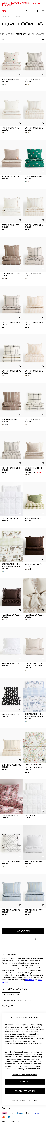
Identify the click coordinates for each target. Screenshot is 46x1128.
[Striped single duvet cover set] (11, 254)
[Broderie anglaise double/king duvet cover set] (11, 644)
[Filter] (42, 40)
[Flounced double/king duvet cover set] (11, 595)
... (29, 939)
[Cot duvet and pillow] (11, 499)
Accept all (25, 1082)
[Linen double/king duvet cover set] (34, 644)
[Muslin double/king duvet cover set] (34, 448)
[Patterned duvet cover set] (11, 60)
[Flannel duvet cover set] (11, 157)
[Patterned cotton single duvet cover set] (11, 108)
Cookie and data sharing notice (24, 1075)
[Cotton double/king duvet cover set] (11, 842)
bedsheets (29, 980)
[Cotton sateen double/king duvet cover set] (34, 206)
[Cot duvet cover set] (34, 745)
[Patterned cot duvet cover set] (11, 545)
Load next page (23, 931)
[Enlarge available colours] (4, 84)
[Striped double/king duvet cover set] (11, 400)
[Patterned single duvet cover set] (11, 796)
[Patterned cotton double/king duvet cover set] (11, 206)
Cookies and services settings (25, 1101)
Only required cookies (25, 1091)
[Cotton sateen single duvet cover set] (34, 60)
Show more (7, 1006)
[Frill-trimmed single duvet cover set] (34, 842)
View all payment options (10, 1121)
